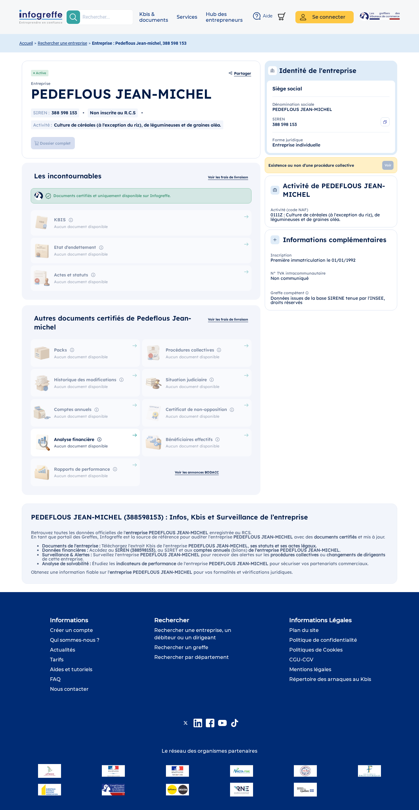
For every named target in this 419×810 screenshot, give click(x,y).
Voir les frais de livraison (228, 177)
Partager (242, 73)
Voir (388, 165)
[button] (153, 17)
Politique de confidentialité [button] (323, 640)
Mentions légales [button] (310, 669)
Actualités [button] (62, 650)
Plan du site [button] (304, 630)
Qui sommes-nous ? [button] (74, 640)
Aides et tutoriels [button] (71, 669)
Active (41, 73)
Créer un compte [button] (71, 630)
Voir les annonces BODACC (197, 472)
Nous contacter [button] (69, 689)
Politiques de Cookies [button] (316, 650)
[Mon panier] (281, 17)
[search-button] (73, 17)
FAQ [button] (55, 679)
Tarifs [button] (56, 660)
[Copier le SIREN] (385, 121)
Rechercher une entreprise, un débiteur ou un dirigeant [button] (192, 634)
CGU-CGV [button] (301, 660)
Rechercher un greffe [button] (181, 647)
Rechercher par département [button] (191, 657)
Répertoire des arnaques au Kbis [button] (330, 679)
